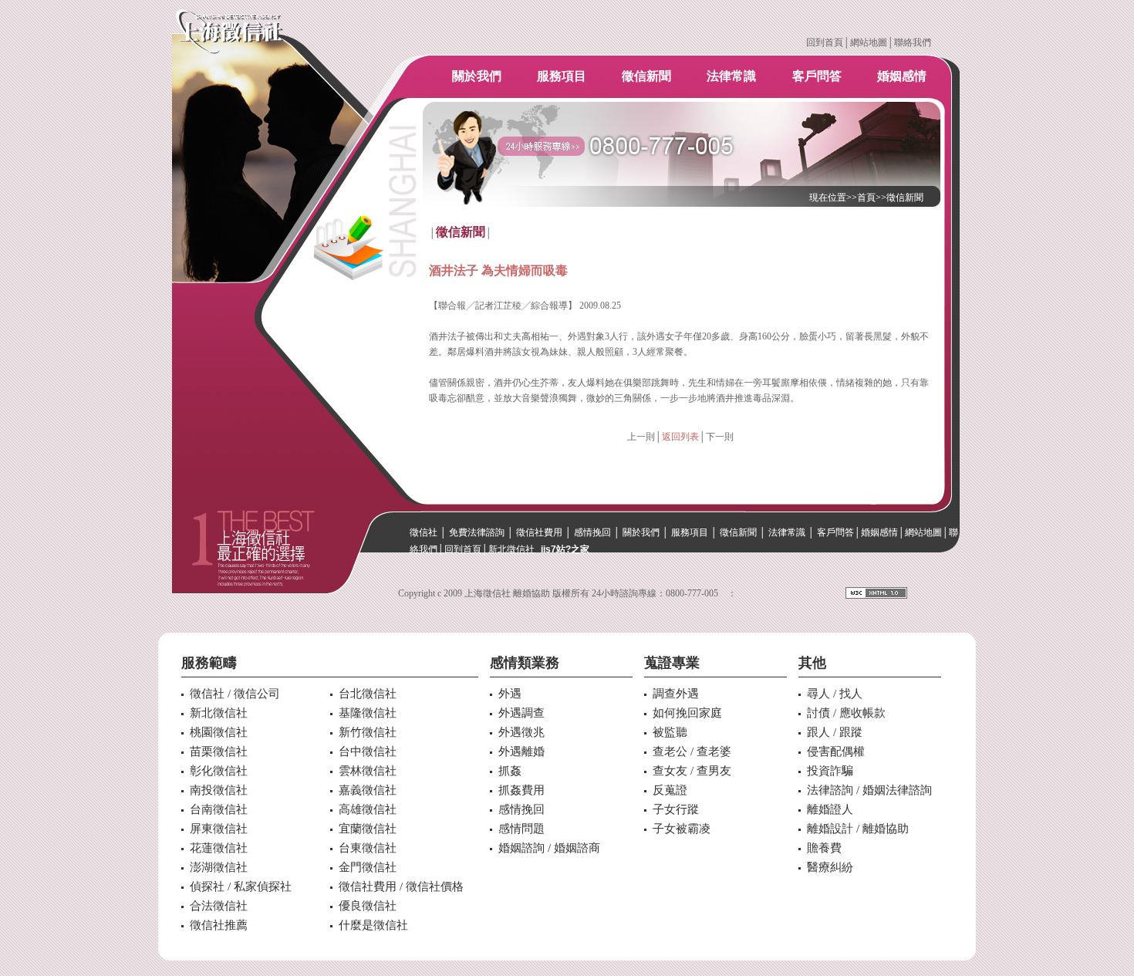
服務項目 (561, 76)
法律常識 (731, 76)
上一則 (641, 436)
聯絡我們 (912, 42)
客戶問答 (817, 76)
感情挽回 (592, 532)
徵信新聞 (646, 76)
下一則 (720, 436)
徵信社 (423, 532)
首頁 (866, 197)
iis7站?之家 (565, 549)
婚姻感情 (901, 76)
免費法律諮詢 (477, 532)
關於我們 (476, 76)
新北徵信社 (511, 549)
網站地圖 (868, 42)
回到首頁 (824, 42)
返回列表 (680, 436)
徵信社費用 (539, 532)
